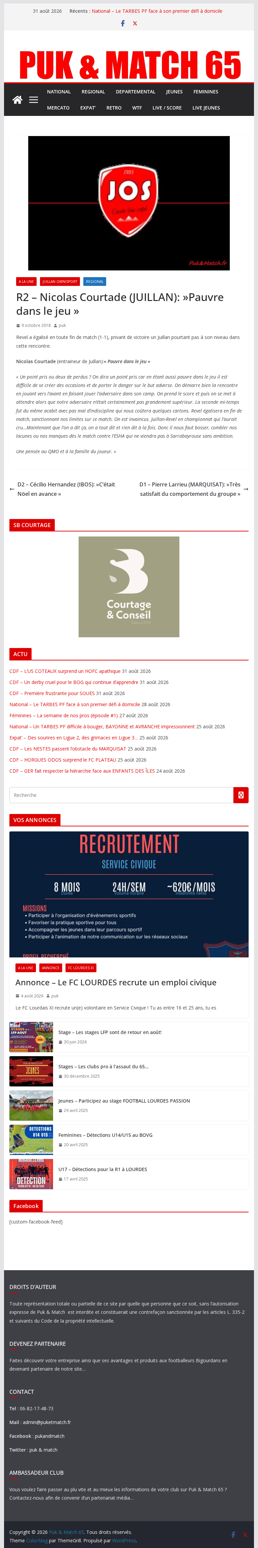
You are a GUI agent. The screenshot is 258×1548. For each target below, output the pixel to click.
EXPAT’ (88, 107)
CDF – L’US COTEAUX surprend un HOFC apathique (65, 671)
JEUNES (174, 91)
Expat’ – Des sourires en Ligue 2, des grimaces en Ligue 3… (73, 737)
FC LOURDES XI (81, 967)
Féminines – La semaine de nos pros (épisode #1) (63, 715)
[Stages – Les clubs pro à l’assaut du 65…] (31, 1071)
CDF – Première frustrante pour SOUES (52, 693)
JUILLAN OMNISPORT (60, 281)
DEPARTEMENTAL (136, 91)
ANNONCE (50, 967)
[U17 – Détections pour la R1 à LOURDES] (31, 1174)
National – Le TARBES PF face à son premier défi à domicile (157, 11)
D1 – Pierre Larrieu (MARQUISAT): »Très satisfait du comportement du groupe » (190, 489)
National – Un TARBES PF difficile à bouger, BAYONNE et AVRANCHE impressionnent (102, 726)
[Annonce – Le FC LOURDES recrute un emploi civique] (129, 894)
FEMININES (206, 91)
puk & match (43, 1450)
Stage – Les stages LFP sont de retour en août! (110, 1032)
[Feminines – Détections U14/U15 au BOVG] (31, 1140)
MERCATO (58, 107)
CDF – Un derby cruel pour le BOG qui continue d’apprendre (73, 682)
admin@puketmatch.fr (47, 1422)
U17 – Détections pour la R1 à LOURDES (102, 1169)
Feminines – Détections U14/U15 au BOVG (105, 1135)
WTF (137, 107)
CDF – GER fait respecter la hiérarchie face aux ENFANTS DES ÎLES (82, 771)
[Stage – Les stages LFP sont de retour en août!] (31, 1037)
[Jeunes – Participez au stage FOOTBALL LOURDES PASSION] (31, 1105)
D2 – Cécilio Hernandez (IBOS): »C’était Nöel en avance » (66, 489)
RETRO (114, 107)
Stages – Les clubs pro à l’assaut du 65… (103, 1066)
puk (62, 325)
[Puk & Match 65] (129, 51)
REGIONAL (93, 91)
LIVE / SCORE (167, 107)
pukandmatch (49, 1436)
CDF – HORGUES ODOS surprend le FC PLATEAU (62, 760)
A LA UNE (26, 281)
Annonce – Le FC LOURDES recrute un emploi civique (116, 982)
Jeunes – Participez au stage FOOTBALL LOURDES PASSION (124, 1101)
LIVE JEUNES (206, 107)
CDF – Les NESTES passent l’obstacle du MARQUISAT (67, 748)
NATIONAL (59, 91)
